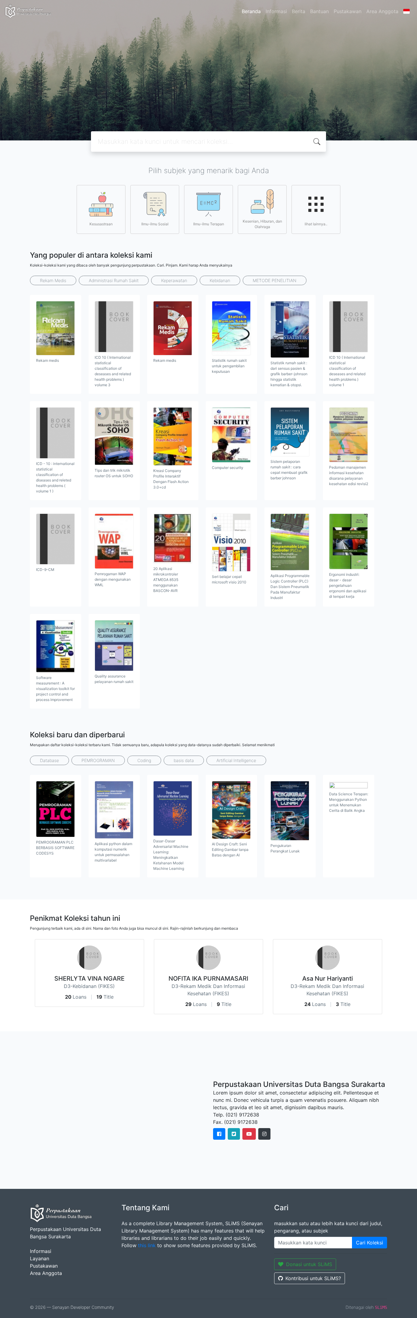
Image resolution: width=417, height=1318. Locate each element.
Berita (298, 11)
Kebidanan (220, 280)
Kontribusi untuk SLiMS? (313, 1278)
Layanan (39, 1258)
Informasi (276, 11)
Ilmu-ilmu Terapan (208, 224)
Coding (144, 760)
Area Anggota (382, 11)
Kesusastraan (101, 224)
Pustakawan (347, 11)
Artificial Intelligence (236, 760)
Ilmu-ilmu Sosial (155, 224)
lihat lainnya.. (316, 224)
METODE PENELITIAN (274, 280)
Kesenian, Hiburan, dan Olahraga (262, 224)
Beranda (251, 11)
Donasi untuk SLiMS (309, 1264)
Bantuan (319, 11)
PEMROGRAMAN (98, 760)
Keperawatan (174, 280)
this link (147, 1245)
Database (49, 760)
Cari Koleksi (369, 1243)
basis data (184, 760)
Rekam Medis (53, 280)
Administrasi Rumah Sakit (114, 280)
